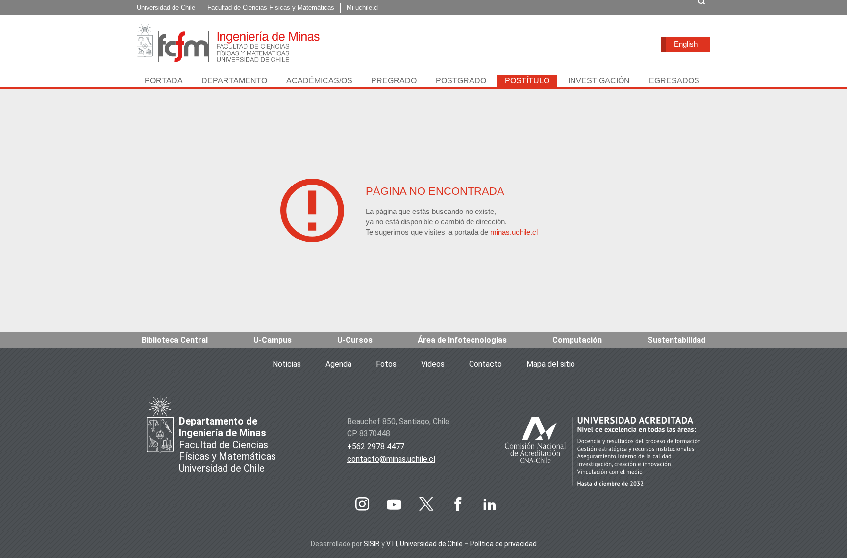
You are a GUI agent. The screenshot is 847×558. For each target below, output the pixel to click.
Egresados (674, 81)
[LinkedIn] (489, 504)
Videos (433, 364)
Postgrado (461, 81)
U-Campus (272, 340)
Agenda (338, 364)
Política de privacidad (503, 544)
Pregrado (394, 81)
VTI (391, 544)
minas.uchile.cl (514, 232)
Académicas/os (319, 81)
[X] (426, 504)
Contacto (485, 364)
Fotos (386, 364)
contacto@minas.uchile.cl (391, 459)
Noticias (287, 364)
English (686, 44)
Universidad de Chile (431, 544)
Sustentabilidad (676, 340)
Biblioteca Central (175, 340)
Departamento (234, 81)
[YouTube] (394, 504)
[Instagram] (362, 504)
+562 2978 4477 (375, 446)
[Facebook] (458, 504)
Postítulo (527, 81)
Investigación (599, 81)
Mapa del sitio (550, 364)
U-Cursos (355, 340)
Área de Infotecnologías (462, 340)
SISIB (372, 544)
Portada (164, 81)
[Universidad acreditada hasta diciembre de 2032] (602, 453)
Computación (577, 340)
